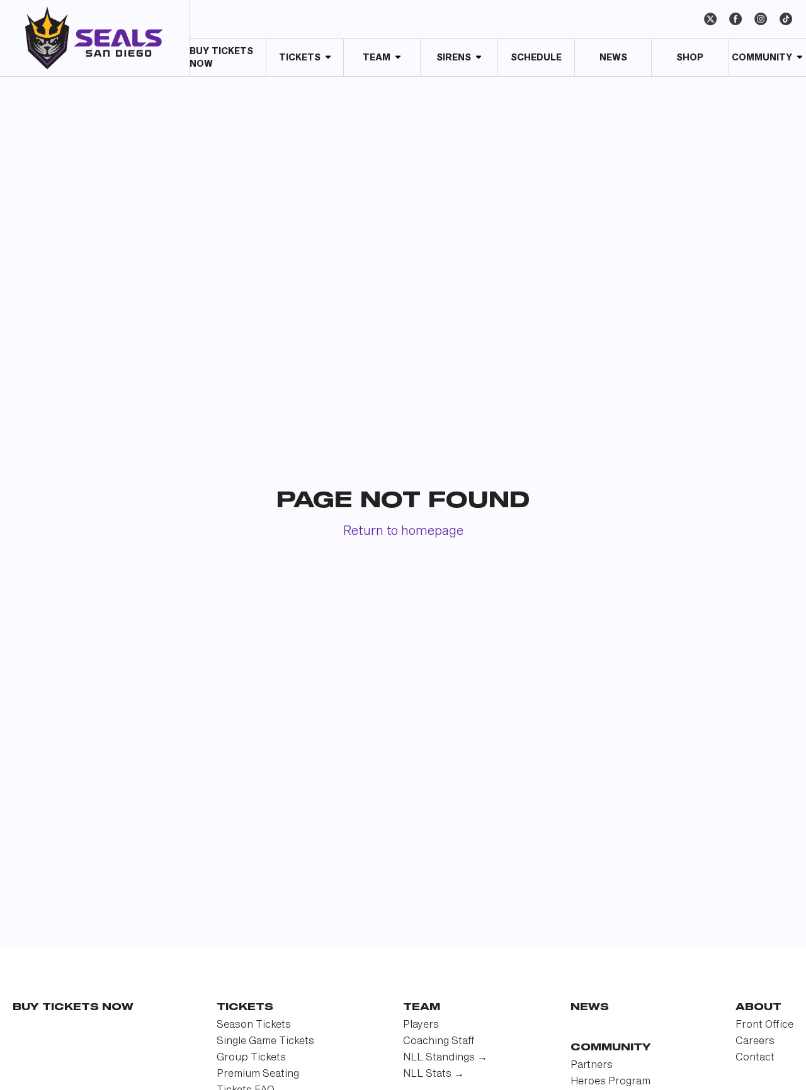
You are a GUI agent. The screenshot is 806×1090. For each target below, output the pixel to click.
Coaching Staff (439, 1041)
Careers (755, 1041)
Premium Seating (258, 1074)
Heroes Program (610, 1081)
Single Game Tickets (265, 1041)
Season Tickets (254, 1025)
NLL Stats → (433, 1074)
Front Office (764, 1025)
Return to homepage (403, 531)
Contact (755, 1057)
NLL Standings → (445, 1057)
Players (421, 1025)
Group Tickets (251, 1057)
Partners (591, 1065)
